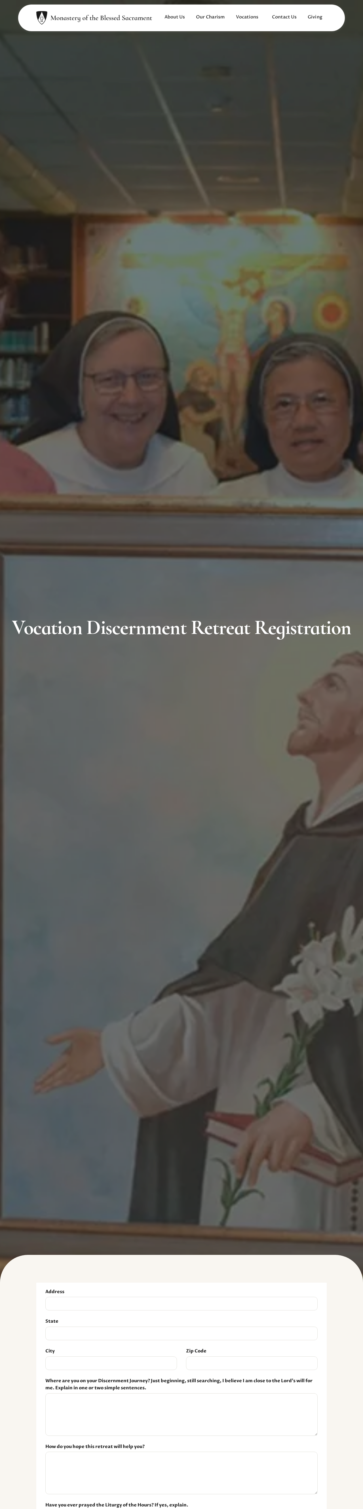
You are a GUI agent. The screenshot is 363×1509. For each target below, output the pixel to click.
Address (54, 1292)
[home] (94, 18)
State (51, 1321)
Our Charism (210, 17)
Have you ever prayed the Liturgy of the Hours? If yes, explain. (116, 1505)
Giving (315, 17)
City (50, 1351)
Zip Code (196, 1351)
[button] (175, 17)
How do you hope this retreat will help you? (95, 1446)
